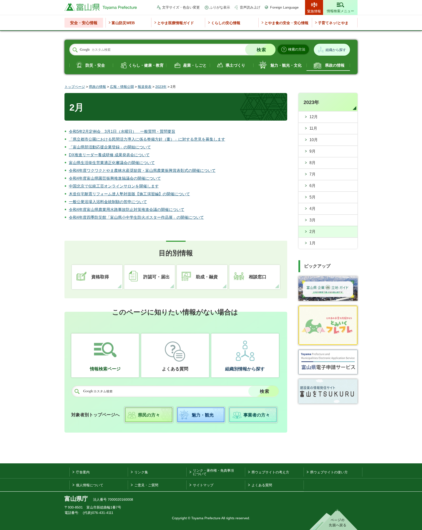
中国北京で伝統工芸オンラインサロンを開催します (114, 186)
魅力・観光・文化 (286, 65)
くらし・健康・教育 (146, 65)
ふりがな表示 (220, 7)
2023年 (161, 87)
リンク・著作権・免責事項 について (213, 472)
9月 (312, 151)
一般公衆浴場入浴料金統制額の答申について (108, 202)
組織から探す (336, 50)
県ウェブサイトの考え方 (270, 472)
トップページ (74, 87)
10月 (313, 140)
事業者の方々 (256, 415)
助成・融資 (207, 276)
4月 (312, 209)
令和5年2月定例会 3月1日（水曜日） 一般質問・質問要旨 (122, 131)
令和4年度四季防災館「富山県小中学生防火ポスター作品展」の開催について (136, 217)
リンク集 (141, 472)
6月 (312, 186)
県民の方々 (149, 415)
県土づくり (235, 65)
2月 (312, 231)
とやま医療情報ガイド (175, 23)
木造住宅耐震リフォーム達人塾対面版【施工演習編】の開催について (129, 194)
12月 (313, 117)
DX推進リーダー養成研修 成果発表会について (109, 155)
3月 (312, 220)
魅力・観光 (203, 415)
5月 (312, 197)
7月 (312, 174)
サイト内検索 (75, 49)
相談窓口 (257, 276)
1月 (312, 243)
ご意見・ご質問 (146, 485)
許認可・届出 (156, 276)
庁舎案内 (83, 472)
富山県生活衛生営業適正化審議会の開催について (112, 163)
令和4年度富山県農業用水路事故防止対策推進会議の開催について (126, 210)
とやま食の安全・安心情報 (286, 23)
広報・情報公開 (122, 87)
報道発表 (144, 87)
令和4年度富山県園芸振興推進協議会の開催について (115, 178)
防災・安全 (95, 65)
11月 (313, 128)
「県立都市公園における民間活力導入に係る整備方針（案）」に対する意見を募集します (147, 139)
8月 (312, 163)
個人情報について (89, 485)
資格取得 (100, 276)
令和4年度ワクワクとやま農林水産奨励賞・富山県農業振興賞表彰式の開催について (142, 170)
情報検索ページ (105, 368)
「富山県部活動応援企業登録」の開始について (110, 147)
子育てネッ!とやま (333, 23)
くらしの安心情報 (225, 23)
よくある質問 (175, 368)
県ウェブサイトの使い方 (329, 472)
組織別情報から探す (245, 368)
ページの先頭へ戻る (333, 519)
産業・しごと (195, 65)
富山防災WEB (123, 23)
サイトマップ (203, 485)
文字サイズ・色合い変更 (181, 7)
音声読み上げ (250, 7)
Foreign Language (284, 7)
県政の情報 (335, 65)
